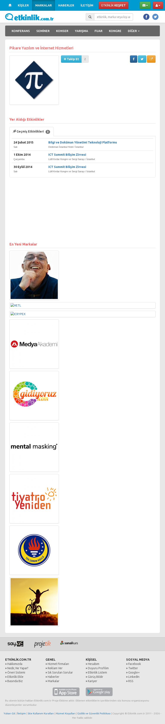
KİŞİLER (23, 5)
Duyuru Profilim (98, 668)
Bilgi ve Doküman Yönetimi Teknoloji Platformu (82, 142)
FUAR (98, 31)
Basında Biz (15, 681)
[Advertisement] (82, 207)
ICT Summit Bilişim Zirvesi (67, 154)
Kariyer (92, 681)
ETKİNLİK (113, 5)
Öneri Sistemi (16, 672)
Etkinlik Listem (97, 672)
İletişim (21, 713)
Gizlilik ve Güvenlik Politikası (93, 713)
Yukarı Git (9, 713)
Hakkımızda (14, 664)
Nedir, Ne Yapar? (17, 668)
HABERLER (66, 5)
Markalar (53, 681)
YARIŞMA (81, 31)
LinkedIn (133, 676)
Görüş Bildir (95, 676)
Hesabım (93, 664)
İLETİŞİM (87, 5)
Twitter (133, 668)
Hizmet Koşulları (65, 713)
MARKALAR (43, 5)
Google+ (134, 672)
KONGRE (115, 31)
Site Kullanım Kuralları (41, 713)
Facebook (134, 664)
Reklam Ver (55, 668)
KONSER (62, 31)
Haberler (53, 676)
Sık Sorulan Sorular (60, 672)
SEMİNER (43, 31)
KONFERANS (21, 31)
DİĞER (133, 31)
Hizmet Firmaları (58, 664)
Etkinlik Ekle (15, 676)
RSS (130, 681)
